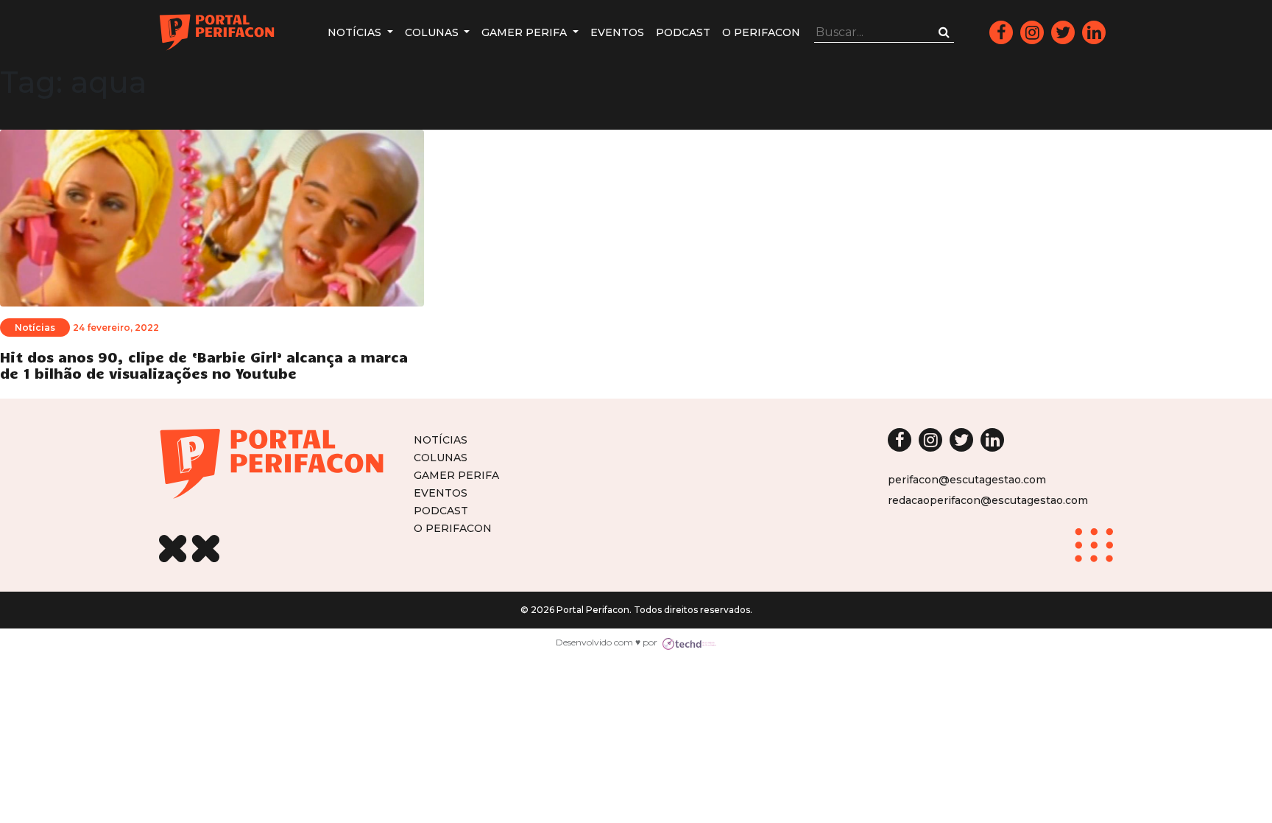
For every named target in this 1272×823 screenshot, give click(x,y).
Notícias (356, 32)
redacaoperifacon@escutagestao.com (988, 500)
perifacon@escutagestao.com (967, 479)
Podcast (683, 32)
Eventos (617, 32)
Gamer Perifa (525, 32)
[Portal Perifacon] (217, 32)
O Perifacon (761, 32)
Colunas (433, 32)
